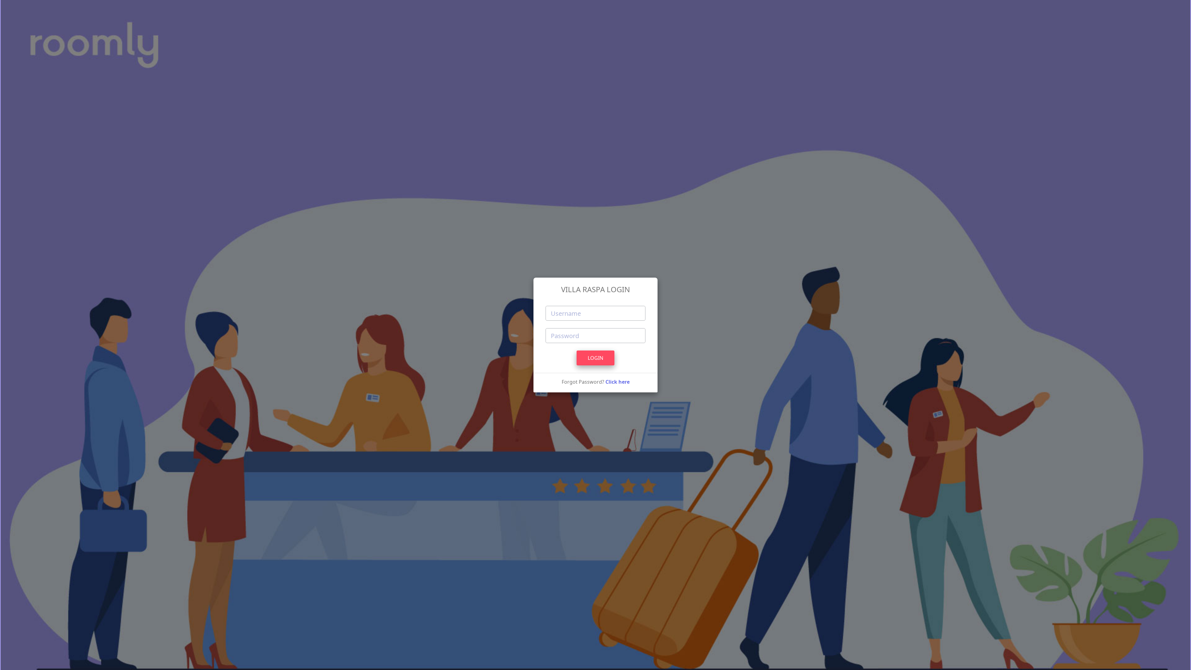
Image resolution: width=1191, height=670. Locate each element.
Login (595, 358)
